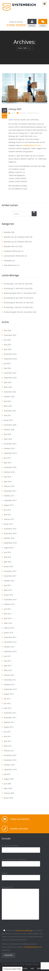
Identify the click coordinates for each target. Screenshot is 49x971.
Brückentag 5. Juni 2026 (13, 284)
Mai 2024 (7, 368)
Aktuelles (23, 113)
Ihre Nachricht (7, 887)
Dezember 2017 (10, 491)
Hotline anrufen (19, 828)
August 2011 (9, 727)
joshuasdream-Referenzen (14, 256)
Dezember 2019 (10, 444)
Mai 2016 (7, 557)
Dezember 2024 (10, 354)
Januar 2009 (8, 798)
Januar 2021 (8, 420)
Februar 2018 (9, 486)
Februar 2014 (9, 628)
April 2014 (8, 618)
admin (13, 113)
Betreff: (4, 873)
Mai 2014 (7, 614)
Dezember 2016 (10, 529)
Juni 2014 (7, 609)
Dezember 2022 (10, 392)
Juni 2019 (7, 458)
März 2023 (8, 387)
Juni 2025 (7, 340)
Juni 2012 (7, 703)
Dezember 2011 (10, 713)
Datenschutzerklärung (23, 930)
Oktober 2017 (9, 496)
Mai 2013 (7, 661)
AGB (32, 968)
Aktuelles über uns (33, 113)
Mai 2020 (7, 434)
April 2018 (8, 481)
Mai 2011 (7, 736)
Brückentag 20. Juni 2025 (13, 298)
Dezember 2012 (10, 680)
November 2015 (10, 576)
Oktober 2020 (9, 429)
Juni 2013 (7, 656)
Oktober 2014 (9, 604)
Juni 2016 (7, 552)
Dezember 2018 (10, 467)
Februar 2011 (9, 750)
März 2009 (8, 788)
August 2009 (9, 779)
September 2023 (10, 378)
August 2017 (9, 505)
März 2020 (8, 439)
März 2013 (8, 670)
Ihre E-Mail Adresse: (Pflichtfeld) (14, 859)
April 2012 (8, 708)
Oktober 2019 (9, 448)
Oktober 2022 (9, 396)
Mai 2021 (7, 415)
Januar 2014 (8, 632)
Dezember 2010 (10, 755)
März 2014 (8, 623)
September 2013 (10, 651)
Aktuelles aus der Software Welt (16, 242)
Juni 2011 (7, 732)
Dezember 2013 (10, 637)
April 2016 (8, 562)
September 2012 (10, 689)
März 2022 (8, 406)
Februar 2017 (9, 519)
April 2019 (8, 462)
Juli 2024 (7, 363)
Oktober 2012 (9, 684)
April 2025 (8, 349)
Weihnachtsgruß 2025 (12, 293)
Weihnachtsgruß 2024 (12, 312)
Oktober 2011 (9, 722)
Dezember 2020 (10, 425)
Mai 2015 (7, 585)
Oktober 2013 (9, 647)
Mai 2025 (7, 344)
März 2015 (8, 590)
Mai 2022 (7, 401)
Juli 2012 (7, 699)
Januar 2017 (8, 524)
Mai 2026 (7, 330)
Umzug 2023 (14, 109)
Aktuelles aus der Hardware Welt (16, 237)
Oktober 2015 (9, 581)
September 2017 (10, 500)
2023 (25, 48)
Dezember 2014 (10, 599)
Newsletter (8, 260)
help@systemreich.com (32, 145)
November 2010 (10, 760)
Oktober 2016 (9, 538)
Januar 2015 (8, 595)
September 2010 (10, 769)
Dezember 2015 (10, 571)
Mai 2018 (7, 477)
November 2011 (10, 717)
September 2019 (10, 453)
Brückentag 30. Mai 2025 (13, 302)
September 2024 (10, 359)
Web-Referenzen (10, 265)
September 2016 (10, 543)
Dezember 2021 (10, 411)
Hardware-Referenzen (12, 251)
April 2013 (8, 665)
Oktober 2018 (9, 472)
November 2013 (10, 642)
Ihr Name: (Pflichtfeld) (10, 846)
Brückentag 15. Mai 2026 (13, 288)
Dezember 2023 (10, 373)
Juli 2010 (7, 774)
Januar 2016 (8, 566)
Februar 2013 (9, 675)
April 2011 (8, 741)
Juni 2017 (7, 510)
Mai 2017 (7, 514)
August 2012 (9, 694)
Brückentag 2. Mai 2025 (13, 307)
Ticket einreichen (19, 819)
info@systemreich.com (33, 947)
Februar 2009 (9, 793)
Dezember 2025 (10, 335)
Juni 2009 (7, 784)
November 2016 (10, 533)
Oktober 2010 (9, 765)
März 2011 (8, 746)
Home (20, 48)
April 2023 (8, 382)
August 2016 (9, 547)
